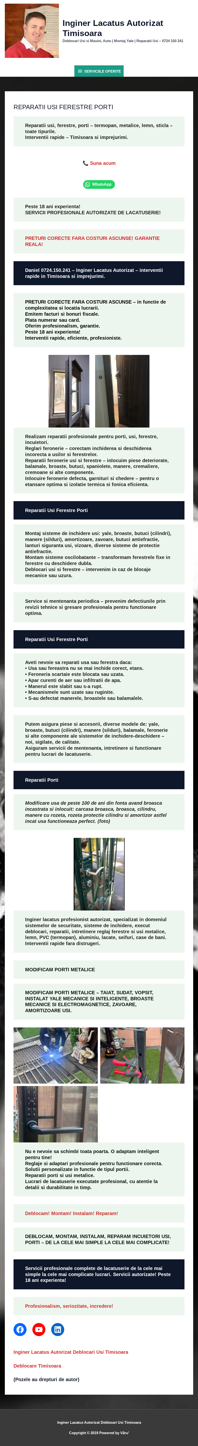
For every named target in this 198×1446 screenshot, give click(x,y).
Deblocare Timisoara (37, 1366)
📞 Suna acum (99, 163)
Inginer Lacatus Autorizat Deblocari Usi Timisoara (71, 1352)
